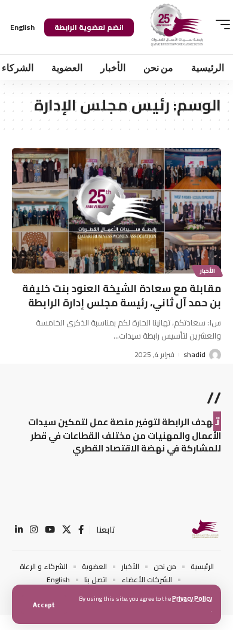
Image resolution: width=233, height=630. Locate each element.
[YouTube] (50, 529)
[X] (66, 529)
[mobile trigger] (220, 24)
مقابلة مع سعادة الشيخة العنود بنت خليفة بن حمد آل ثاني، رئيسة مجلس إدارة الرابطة (121, 295)
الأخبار (207, 270)
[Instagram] (34, 529)
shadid (194, 355)
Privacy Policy (192, 598)
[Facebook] (81, 529)
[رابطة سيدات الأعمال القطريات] (205, 530)
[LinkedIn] (19, 529)
